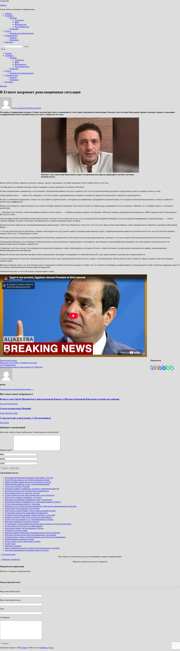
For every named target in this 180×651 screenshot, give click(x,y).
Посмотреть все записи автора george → (17, 389)
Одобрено (9, 16)
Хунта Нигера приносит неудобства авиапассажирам (27, 480)
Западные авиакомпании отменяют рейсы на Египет (27, 550)
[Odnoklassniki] (156, 366)
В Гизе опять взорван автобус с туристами (22, 504)
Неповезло (14, 40)
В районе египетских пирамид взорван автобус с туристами (30, 515)
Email (2, 459)
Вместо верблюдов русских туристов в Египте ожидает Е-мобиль (32, 548)
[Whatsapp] (168, 366)
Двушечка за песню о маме (16, 530)
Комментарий (6, 450)
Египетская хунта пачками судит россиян (22, 508)
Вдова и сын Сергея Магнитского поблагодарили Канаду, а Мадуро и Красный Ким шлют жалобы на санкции (59, 399)
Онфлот (3, 5)
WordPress (43, 648)
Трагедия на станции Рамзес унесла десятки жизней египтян (30, 511)
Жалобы (13, 18)
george (20, 108)
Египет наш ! (10, 544)
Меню (3, 49)
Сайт (2, 463)
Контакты (9, 42)
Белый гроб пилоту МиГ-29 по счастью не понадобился (28, 517)
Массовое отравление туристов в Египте (22, 522)
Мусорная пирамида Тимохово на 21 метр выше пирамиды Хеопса (33, 502)
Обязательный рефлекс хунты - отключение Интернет (27, 484)
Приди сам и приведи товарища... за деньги (23, 497)
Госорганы (19, 20)
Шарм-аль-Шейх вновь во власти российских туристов (28, 482)
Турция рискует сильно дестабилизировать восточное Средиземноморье (35, 537)
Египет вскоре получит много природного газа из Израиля (29, 495)
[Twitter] (172, 366)
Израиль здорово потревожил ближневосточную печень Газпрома (32, 533)
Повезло (13, 38)
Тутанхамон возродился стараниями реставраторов (26, 513)
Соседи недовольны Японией (15, 408)
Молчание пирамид (13, 546)
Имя (2, 454)
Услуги (8, 31)
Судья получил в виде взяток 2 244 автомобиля (25, 418)
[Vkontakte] (164, 366)
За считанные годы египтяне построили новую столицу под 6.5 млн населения (38, 524)
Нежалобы (14, 29)
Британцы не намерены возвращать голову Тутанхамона (28, 500)
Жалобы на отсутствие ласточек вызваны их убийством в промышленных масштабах (41, 506)
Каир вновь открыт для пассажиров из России (24, 528)
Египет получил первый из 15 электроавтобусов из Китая (29, 519)
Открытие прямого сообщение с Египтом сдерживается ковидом (32, 489)
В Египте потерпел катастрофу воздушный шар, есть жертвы (30, 535)
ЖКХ (17, 22)
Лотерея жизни (11, 35)
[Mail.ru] (160, 366)
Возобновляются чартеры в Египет (19, 539)
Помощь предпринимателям (21, 33)
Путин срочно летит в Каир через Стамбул (23, 541)
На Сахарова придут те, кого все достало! (22, 493)
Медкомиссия (20, 24)
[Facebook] (152, 366)
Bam (51, 648)
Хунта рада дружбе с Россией (17, 486)
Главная (8, 13)
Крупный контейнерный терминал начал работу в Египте (29, 478)
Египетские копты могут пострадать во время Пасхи (27, 491)
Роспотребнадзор (22, 27)
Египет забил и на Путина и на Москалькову (23, 526)
